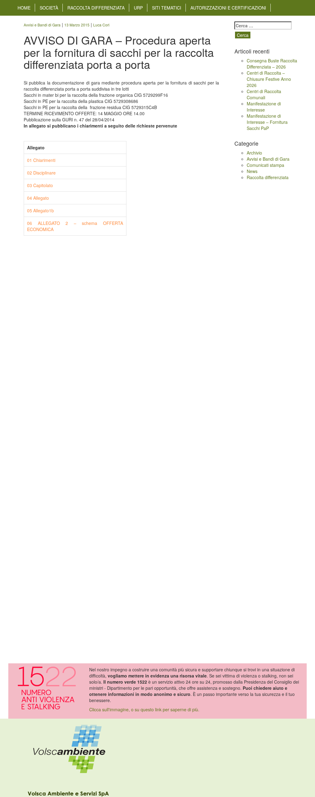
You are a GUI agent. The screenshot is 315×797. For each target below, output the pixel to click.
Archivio (254, 153)
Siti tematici (166, 8)
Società (49, 8)
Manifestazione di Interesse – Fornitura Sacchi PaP (267, 122)
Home (24, 8)
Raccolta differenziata (96, 8)
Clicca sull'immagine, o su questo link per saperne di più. (144, 709)
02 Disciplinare (41, 173)
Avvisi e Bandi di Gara (268, 159)
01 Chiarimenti (41, 160)
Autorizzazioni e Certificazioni (228, 8)
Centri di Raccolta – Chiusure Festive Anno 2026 (269, 79)
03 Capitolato (40, 185)
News (252, 171)
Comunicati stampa (265, 165)
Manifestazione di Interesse (264, 106)
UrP (138, 8)
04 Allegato (38, 198)
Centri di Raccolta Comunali (264, 94)
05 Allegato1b (40, 210)
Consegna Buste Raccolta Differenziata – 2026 (272, 63)
